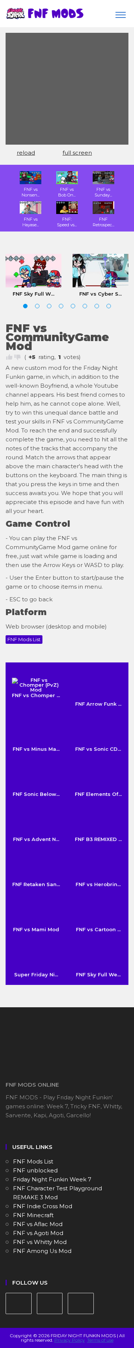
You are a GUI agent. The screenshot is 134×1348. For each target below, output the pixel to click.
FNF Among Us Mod (42, 1250)
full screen (77, 152)
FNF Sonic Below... (36, 794)
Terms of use (100, 1340)
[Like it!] (9, 357)
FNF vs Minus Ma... (36, 749)
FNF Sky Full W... (33, 294)
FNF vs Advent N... (36, 839)
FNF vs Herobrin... (98, 884)
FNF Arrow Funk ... (98, 704)
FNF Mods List (24, 639)
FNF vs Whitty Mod (40, 1241)
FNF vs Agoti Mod (38, 1233)
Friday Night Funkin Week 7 (52, 1179)
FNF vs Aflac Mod (38, 1224)
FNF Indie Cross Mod (42, 1206)
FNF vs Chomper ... (36, 695)
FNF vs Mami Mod (36, 929)
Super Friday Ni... (36, 974)
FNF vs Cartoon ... (98, 929)
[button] (25, 306)
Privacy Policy (69, 1340)
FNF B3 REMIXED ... (98, 839)
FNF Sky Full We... (98, 974)
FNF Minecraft (33, 1215)
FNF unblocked (35, 1170)
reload (26, 152)
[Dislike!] (17, 357)
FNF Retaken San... (36, 884)
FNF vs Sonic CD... (98, 749)
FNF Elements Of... (98, 794)
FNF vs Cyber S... (100, 294)
